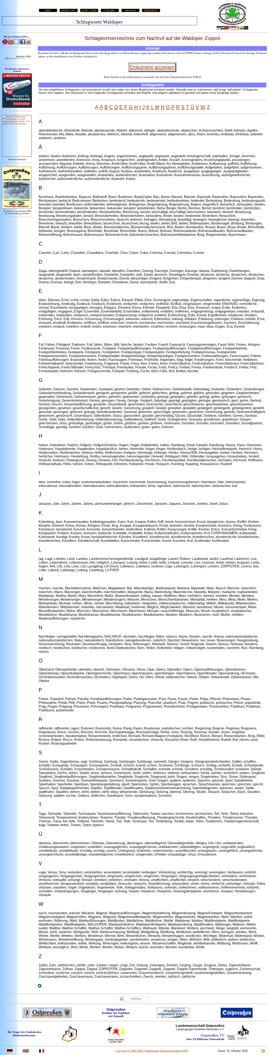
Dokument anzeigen (152, 67)
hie (20, 213)
